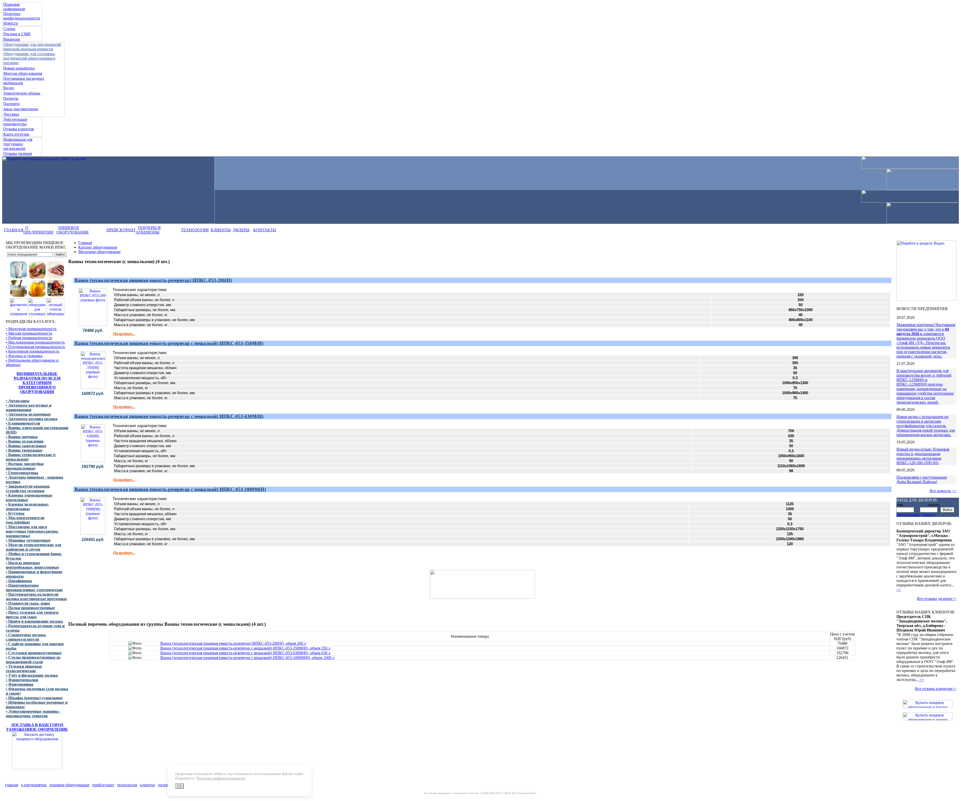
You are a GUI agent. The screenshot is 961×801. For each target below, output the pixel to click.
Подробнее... (124, 334)
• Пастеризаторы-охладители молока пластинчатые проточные (36, 596)
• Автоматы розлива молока (31, 419)
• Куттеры (15, 513)
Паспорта (11, 104)
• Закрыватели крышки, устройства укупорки (28, 488)
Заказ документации (20, 109)
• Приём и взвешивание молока (34, 621)
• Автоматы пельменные (28, 414)
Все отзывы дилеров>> (936, 598)
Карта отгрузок (16, 134)
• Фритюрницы (20, 684)
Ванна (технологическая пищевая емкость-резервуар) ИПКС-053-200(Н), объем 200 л (233, 643)
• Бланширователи (23, 423)
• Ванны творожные (24, 450)
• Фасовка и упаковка (24, 356)
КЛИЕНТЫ (221, 230)
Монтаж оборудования (22, 73)
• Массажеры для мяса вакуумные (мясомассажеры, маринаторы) (32, 531)
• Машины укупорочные (28, 540)
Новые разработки (19, 68)
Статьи (9, 29)
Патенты (10, 98)
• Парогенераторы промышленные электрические (34, 587)
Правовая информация (14, 6)
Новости (10, 23)
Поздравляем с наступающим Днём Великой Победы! (921, 479)
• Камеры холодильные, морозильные (27, 506)
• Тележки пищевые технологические (24, 668)
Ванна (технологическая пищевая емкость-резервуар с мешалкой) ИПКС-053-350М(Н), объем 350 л (245, 648)
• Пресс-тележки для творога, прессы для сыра (32, 614)
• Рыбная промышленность (29, 338)
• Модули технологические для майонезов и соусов (33, 547)
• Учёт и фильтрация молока (32, 675)
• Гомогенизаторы (22, 473)
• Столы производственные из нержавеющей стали (33, 659)
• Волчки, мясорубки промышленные (25, 466)
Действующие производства (15, 121)
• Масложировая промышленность (35, 342)
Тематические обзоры (21, 93)
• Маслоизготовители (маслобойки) (25, 520)
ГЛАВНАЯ (13, 230)
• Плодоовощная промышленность (35, 347)
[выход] (928, 514)
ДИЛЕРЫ (241, 230)
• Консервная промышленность (32, 351)
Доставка (11, 114)
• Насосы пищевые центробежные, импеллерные (32, 565)
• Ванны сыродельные (26, 446)
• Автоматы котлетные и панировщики (28, 407)
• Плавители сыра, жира (28, 603)
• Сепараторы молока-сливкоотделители (26, 637)
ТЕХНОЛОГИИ (195, 230)
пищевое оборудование (69, 785)
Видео (8, 88)
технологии (127, 785)
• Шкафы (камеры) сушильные (34, 698)
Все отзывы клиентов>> (935, 688)
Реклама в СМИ (17, 34)
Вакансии (11, 39)
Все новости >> (943, 491)
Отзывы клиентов (18, 129)
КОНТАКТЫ (264, 230)
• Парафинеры (19, 581)
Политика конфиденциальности (21, 16)
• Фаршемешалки (22, 680)
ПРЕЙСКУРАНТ (121, 230)
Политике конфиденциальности (221, 778)
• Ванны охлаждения (25, 441)
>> (898, 589)
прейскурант (103, 785)
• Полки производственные (30, 608)
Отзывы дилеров (17, 153)
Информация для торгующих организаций (17, 144)
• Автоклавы (18, 401)
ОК (179, 786)
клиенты (147, 785)
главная (11, 785)
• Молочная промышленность (31, 329)
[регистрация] (908, 514)
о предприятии (34, 785)
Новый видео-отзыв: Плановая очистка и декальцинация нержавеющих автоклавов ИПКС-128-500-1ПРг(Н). (922, 456)
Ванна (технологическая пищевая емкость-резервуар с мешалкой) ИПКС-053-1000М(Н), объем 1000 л (247, 657)
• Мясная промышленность (29, 333)
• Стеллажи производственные (34, 653)
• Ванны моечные (22, 437)
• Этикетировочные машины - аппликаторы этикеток (33, 713)
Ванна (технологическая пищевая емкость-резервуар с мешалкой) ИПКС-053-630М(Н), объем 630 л (245, 653)
